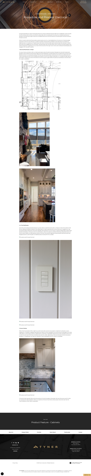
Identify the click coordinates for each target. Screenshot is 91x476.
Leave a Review (15, 449)
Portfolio (39, 432)
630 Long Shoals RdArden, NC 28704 (76, 450)
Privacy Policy (15, 462)
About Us (11, 432)
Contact (80, 432)
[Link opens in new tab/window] (12, 442)
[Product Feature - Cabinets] (45, 421)
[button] (2, 473)
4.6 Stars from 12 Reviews (15, 447)
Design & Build (25, 432)
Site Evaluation (83, 2)
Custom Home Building (41, 13)
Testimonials (67, 432)
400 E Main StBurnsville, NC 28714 (75, 443)
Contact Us (87, 474)
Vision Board (53, 432)
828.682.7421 (83, 1)
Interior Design (51, 13)
